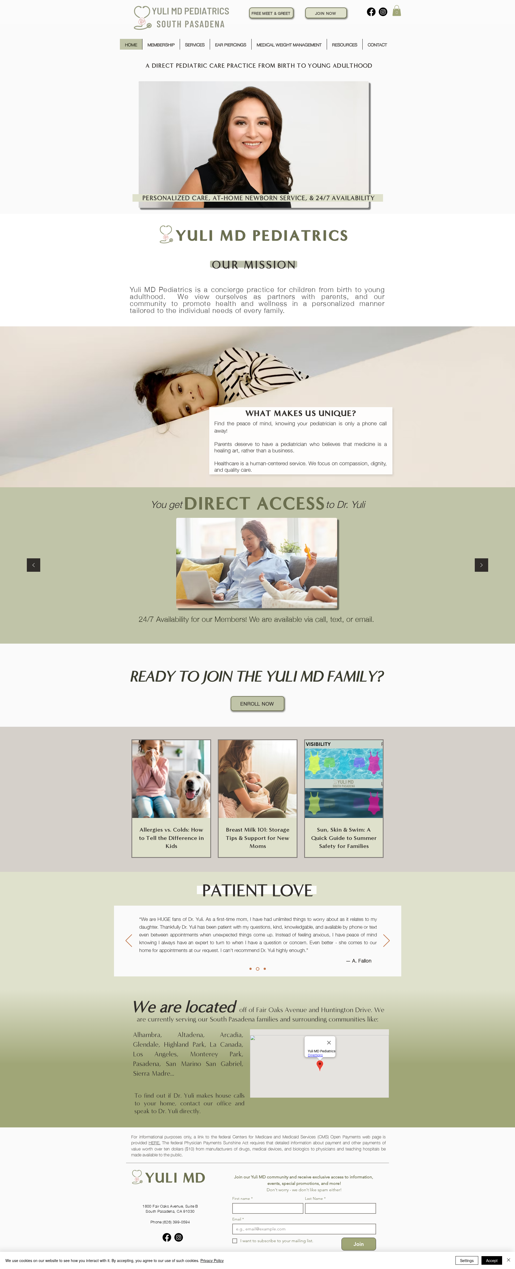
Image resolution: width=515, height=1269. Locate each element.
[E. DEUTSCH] (250, 969)
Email (238, 1219)
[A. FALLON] (257, 969)
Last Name (315, 1198)
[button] (396, 10)
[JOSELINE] (264, 969)
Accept (492, 1260)
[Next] (481, 565)
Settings (467, 1260)
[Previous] (33, 565)
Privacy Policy (212, 1260)
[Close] (508, 1260)
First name (242, 1198)
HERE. (154, 1142)
